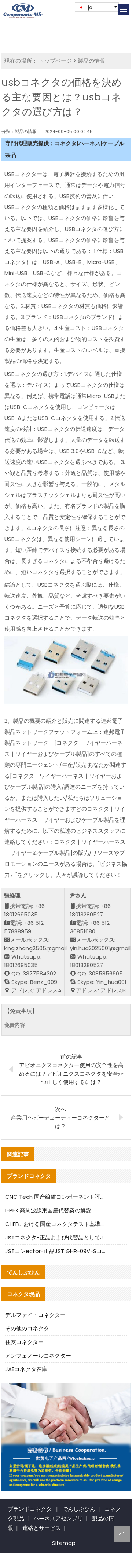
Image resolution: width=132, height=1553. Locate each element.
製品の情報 (91, 61)
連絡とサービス (41, 1528)
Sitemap (64, 1543)
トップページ (55, 61)
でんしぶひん (78, 1509)
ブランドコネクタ (30, 1509)
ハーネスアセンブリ (58, 1518)
